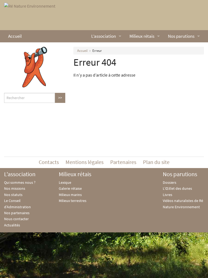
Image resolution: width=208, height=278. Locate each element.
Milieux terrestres (72, 200)
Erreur (97, 50)
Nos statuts (13, 194)
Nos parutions (181, 36)
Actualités (12, 225)
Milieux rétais (141, 36)
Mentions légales (84, 162)
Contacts (49, 162)
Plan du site (156, 162)
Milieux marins (70, 194)
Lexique (65, 182)
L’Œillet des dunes (177, 188)
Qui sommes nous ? (19, 182)
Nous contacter (16, 218)
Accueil (15, 36)
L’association (103, 36)
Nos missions (14, 188)
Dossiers (169, 182)
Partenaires (123, 162)
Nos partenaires (17, 212)
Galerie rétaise (70, 188)
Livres (167, 194)
